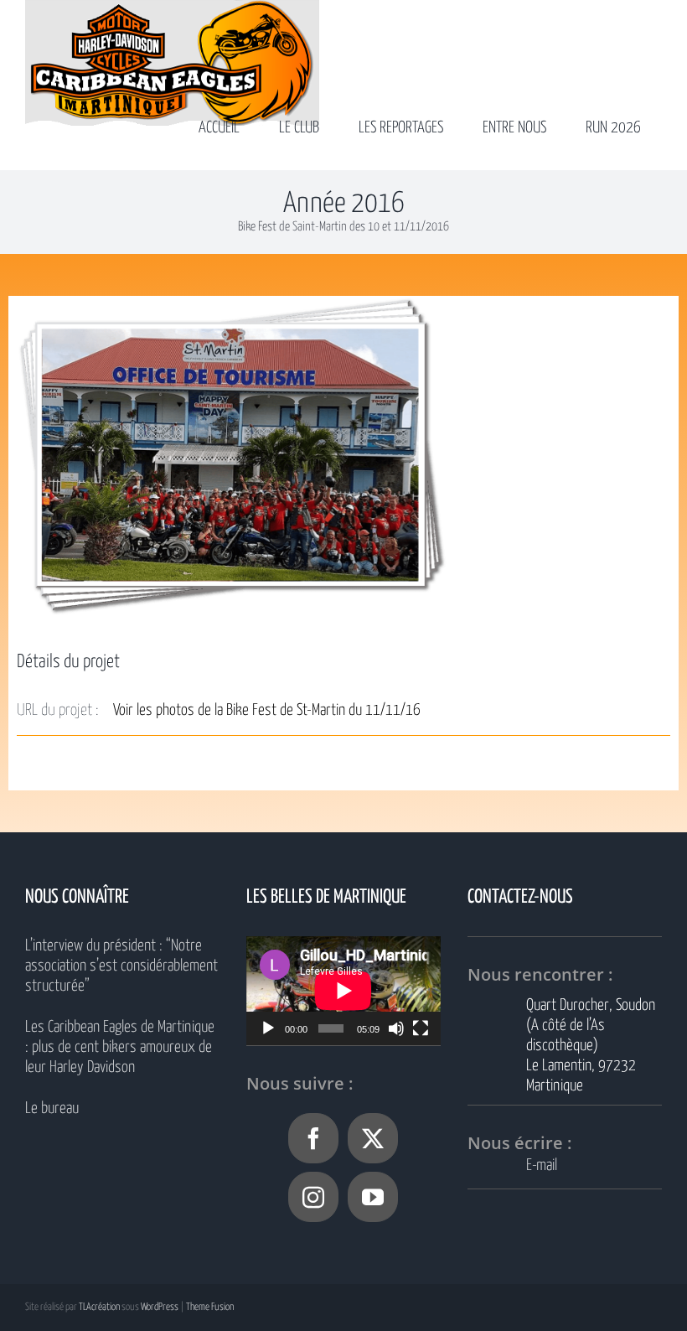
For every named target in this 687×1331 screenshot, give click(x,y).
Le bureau (52, 1108)
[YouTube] (373, 1197)
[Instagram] (313, 1197)
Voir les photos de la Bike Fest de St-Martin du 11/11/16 (267, 710)
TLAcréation (99, 1307)
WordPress (159, 1307)
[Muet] (396, 1028)
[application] (343, 990)
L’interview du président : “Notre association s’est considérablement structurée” (121, 966)
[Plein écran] (420, 1028)
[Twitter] (373, 1138)
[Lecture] (268, 1028)
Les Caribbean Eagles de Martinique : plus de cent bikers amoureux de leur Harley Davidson (119, 1047)
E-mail (541, 1165)
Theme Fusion (210, 1307)
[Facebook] (313, 1138)
